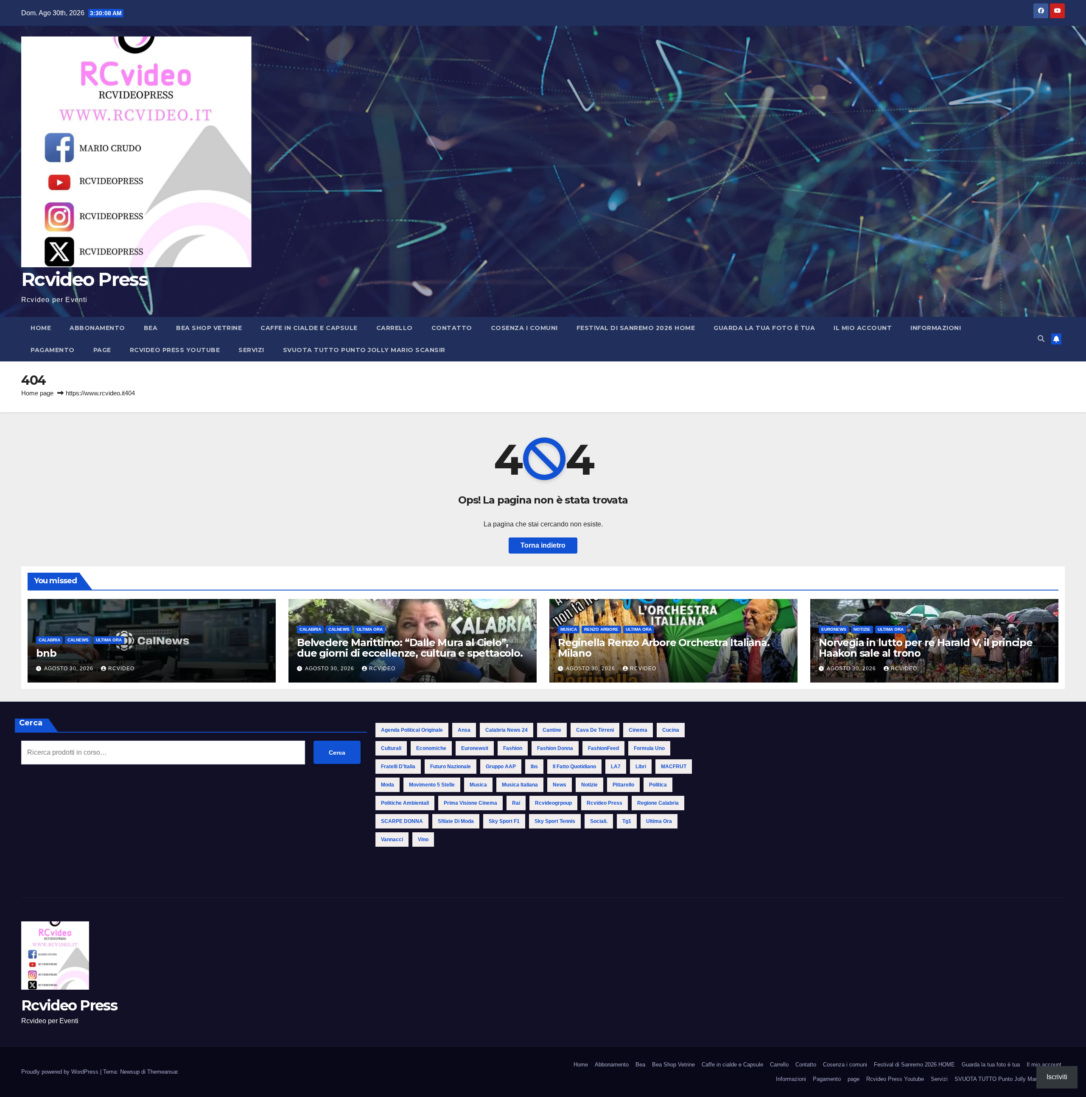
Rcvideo (121, 669)
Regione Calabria (658, 803)
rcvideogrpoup (553, 803)
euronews (833, 629)
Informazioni (935, 328)
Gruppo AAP (501, 767)
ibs (534, 767)
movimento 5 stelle (432, 785)
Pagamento (53, 350)
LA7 (616, 767)
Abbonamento (97, 328)
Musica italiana (520, 785)
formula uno (649, 748)
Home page (37, 393)
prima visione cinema (470, 803)
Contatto (451, 328)
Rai (516, 803)
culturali (391, 748)
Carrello (394, 328)
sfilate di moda (456, 821)
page (102, 350)
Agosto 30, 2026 (69, 669)
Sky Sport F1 (504, 821)
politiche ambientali (405, 803)
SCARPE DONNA (402, 821)
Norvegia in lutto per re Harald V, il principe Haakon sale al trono (926, 647)
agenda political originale (412, 730)
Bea (151, 328)
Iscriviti (1057, 1076)
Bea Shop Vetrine (209, 328)
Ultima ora (109, 640)
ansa (464, 730)
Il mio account (863, 328)
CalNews (78, 640)
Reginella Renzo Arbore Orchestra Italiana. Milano (664, 647)
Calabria (49, 640)
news (559, 785)
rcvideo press (604, 803)
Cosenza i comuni (524, 328)
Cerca (30, 723)
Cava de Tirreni (595, 730)
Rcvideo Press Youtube (175, 350)
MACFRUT (673, 767)
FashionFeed (603, 748)
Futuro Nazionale (450, 767)
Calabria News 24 (506, 730)
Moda (387, 785)
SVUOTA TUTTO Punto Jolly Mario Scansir (364, 350)
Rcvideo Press (84, 279)
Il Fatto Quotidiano (574, 767)
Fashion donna (555, 748)
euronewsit (474, 748)
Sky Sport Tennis (555, 821)
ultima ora (659, 821)
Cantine (552, 730)
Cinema (638, 730)
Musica (568, 629)
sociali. (598, 821)
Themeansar (162, 1072)
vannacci (392, 839)
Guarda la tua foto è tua (764, 328)
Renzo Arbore (601, 629)
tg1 (626, 821)
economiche (431, 748)
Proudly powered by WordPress (60, 1072)
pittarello (623, 785)
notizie (589, 785)
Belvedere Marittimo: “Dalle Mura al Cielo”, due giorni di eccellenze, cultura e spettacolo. (410, 647)
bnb (46, 653)
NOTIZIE (862, 629)
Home (41, 328)
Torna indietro (543, 545)
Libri (640, 767)
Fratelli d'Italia (398, 767)
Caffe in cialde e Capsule (309, 328)
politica (658, 785)
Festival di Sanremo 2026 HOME (636, 328)
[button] (1041, 338)
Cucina (670, 730)
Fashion (512, 748)
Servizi (251, 350)
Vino (423, 839)
